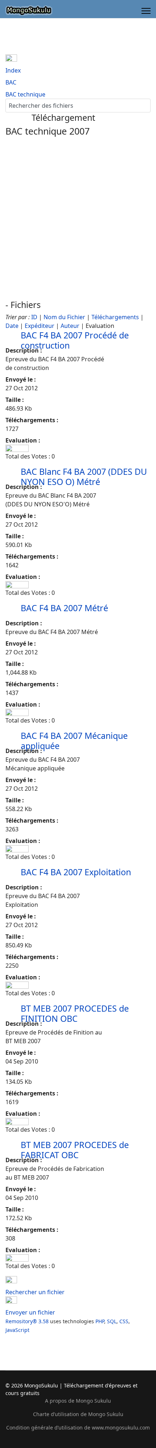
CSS (123, 1321)
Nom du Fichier (64, 317)
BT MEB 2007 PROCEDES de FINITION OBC (75, 1013)
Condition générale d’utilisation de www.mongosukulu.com (78, 1427)
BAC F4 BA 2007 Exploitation (76, 872)
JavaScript (17, 1329)
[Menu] (146, 11)
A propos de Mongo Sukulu (78, 1400)
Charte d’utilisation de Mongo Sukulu (78, 1414)
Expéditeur (39, 326)
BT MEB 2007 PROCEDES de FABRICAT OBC (75, 1150)
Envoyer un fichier (30, 1312)
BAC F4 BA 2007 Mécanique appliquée (74, 741)
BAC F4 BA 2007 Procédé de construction (75, 340)
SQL (111, 1321)
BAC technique (25, 94)
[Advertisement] (78, 218)
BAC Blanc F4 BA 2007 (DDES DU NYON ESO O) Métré (84, 477)
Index (13, 70)
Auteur (70, 326)
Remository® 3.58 (27, 1321)
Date (12, 326)
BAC (10, 82)
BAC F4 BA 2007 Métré (64, 608)
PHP (99, 1321)
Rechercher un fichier (35, 1292)
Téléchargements (115, 317)
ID (34, 317)
